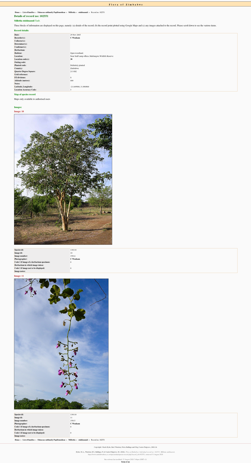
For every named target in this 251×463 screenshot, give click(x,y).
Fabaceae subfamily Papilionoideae (51, 12)
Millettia (71, 12)
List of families (29, 12)
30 (71, 59)
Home (17, 12)
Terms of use (125, 462)
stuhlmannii (83, 12)
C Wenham (75, 37)
